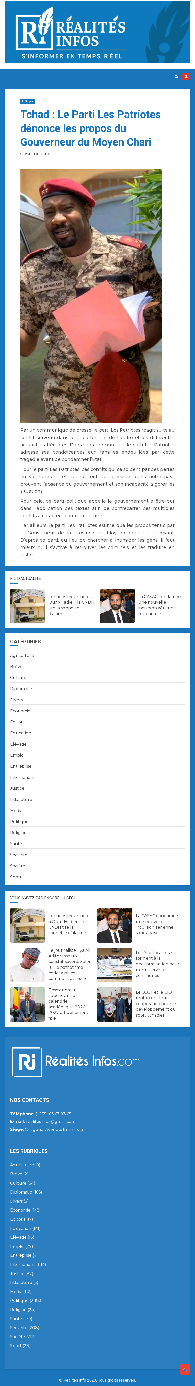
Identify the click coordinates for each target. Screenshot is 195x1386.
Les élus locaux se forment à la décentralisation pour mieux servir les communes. (158, 964)
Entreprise (20, 766)
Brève (16, 666)
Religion (18, 832)
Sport (16, 877)
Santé (16, 843)
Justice (17, 788)
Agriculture (22, 655)
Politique (27, 101)
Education (20, 733)
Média (16, 810)
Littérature (21, 799)
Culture (18, 677)
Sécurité (18, 854)
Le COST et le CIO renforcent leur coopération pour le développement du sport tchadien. (156, 1004)
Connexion (186, 76)
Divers (16, 700)
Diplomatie (21, 688)
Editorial (18, 722)
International (23, 777)
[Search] (176, 77)
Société (17, 866)
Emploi (17, 755)
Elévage (18, 744)
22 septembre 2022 (37, 154)
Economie (20, 710)
